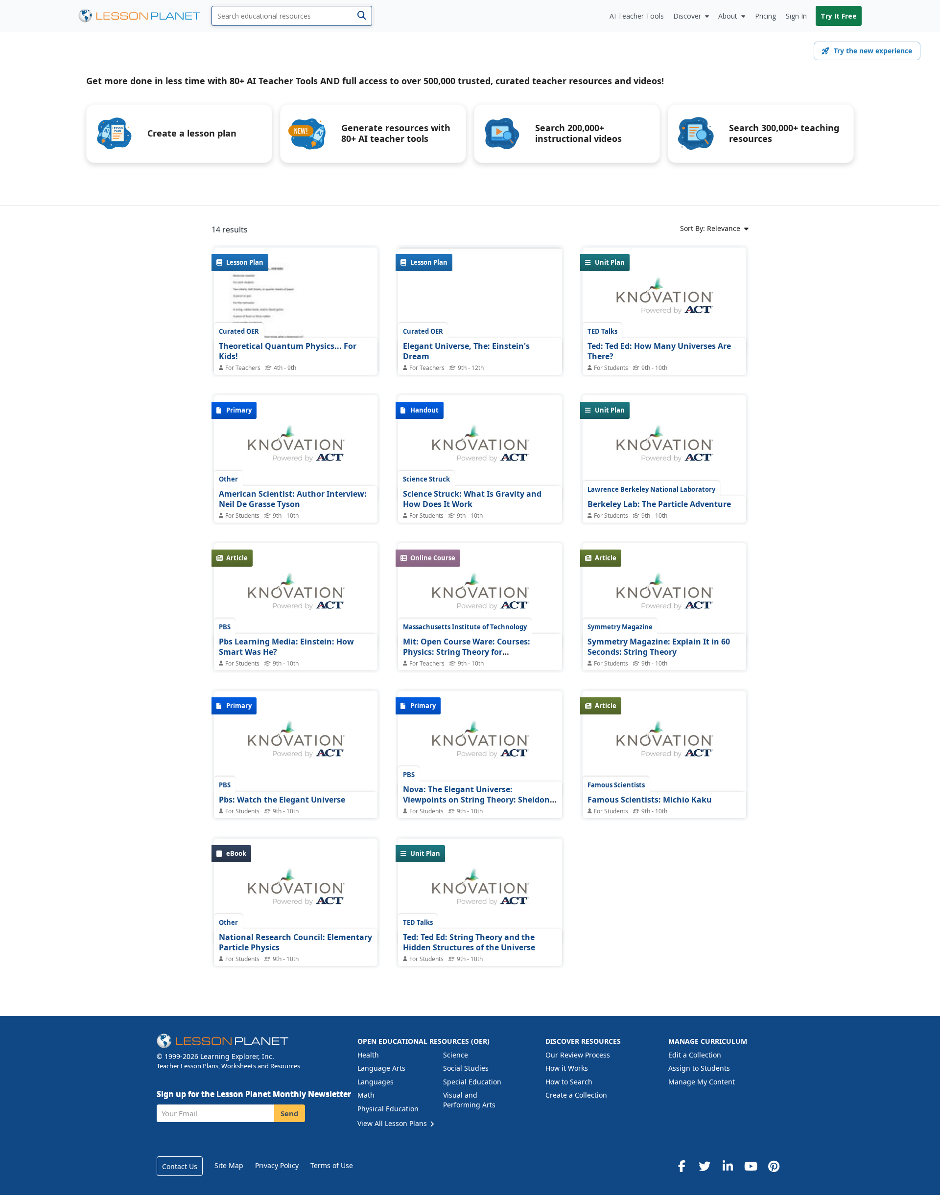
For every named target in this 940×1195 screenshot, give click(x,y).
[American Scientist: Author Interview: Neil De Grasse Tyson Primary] (296, 449)
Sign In (796, 16)
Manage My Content (701, 1081)
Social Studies (466, 1068)
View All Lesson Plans (393, 1123)
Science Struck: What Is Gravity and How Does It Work (472, 499)
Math (366, 1095)
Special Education (472, 1081)
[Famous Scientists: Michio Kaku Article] (664, 744)
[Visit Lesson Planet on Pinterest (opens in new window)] (773, 1166)
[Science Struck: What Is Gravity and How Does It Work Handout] (480, 449)
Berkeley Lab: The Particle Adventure (659, 504)
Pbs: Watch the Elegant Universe (282, 799)
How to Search (568, 1081)
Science (455, 1054)
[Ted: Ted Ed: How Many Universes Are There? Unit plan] (664, 301)
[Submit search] (361, 16)
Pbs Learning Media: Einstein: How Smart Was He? (286, 647)
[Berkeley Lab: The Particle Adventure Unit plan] (664, 449)
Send (290, 1113)
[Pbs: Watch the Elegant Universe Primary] (296, 744)
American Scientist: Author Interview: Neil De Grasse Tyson (293, 499)
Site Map (228, 1165)
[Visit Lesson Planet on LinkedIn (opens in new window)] (727, 1166)
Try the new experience (873, 50)
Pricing (765, 16)
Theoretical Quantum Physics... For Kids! (287, 351)
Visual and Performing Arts (469, 1099)
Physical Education (388, 1108)
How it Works (566, 1068)
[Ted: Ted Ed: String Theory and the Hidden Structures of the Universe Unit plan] (480, 892)
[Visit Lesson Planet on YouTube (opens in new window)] (750, 1166)
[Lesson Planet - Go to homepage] (145, 16)
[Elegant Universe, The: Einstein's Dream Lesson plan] (480, 309)
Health (368, 1054)
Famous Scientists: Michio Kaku (650, 799)
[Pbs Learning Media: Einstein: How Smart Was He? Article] (296, 596)
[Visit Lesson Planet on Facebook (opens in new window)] (681, 1166)
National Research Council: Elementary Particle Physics (295, 942)
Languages (375, 1081)
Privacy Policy (277, 1165)
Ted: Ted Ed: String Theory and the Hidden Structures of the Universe (469, 942)
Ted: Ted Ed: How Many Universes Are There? (659, 351)
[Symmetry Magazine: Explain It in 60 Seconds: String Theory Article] (664, 596)
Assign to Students (699, 1068)
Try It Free (839, 16)
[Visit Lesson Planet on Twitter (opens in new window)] (704, 1166)
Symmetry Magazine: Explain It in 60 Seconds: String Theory (659, 647)
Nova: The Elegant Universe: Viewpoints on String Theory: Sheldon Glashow (476, 800)
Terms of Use (331, 1165)
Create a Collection (576, 1095)
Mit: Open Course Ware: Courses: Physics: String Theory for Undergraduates (466, 652)
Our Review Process (577, 1054)
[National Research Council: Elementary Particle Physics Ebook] (296, 892)
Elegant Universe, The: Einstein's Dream (466, 351)
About (727, 16)
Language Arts (381, 1068)
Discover (687, 16)
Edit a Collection (694, 1054)
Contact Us (179, 1166)
